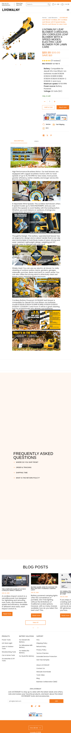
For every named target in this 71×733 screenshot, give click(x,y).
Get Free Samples (42, 660)
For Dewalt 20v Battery (24, 641)
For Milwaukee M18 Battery (25, 646)
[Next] (20, 65)
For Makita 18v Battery (24, 652)
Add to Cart (48, 107)
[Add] (54, 101)
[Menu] (68, 10)
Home (44, 18)
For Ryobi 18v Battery (26, 656)
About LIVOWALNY (42, 665)
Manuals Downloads (43, 672)
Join (56, 701)
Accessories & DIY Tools (8, 660)
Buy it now (63, 107)
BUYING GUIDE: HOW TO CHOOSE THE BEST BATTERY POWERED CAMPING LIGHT (44, 588)
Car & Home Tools (8, 655)
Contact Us (40, 668)
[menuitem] (56, 4)
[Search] (48, 4)
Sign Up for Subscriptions (6, 4)
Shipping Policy (41, 643)
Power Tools (6, 640)
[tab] (19, 141)
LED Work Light (7, 643)
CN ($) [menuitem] (67, 4)
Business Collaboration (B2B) (46, 682)
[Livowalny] (13, 10)
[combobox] (36, 4)
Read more (7, 614)
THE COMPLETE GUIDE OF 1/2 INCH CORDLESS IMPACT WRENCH (14, 589)
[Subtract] (44, 101)
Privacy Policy (41, 650)
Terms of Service (42, 653)
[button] (43, 135)
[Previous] (33, 628)
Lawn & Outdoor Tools (7, 647)
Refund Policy (41, 646)
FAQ (37, 640)
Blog (38, 678)
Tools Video (40, 675)
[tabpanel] (36, 248)
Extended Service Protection (46, 656)
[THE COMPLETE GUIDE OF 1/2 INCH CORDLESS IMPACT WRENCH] (15, 581)
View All (35, 622)
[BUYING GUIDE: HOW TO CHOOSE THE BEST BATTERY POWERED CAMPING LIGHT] (44, 578)
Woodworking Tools (9, 652)
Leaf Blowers (52, 18)
